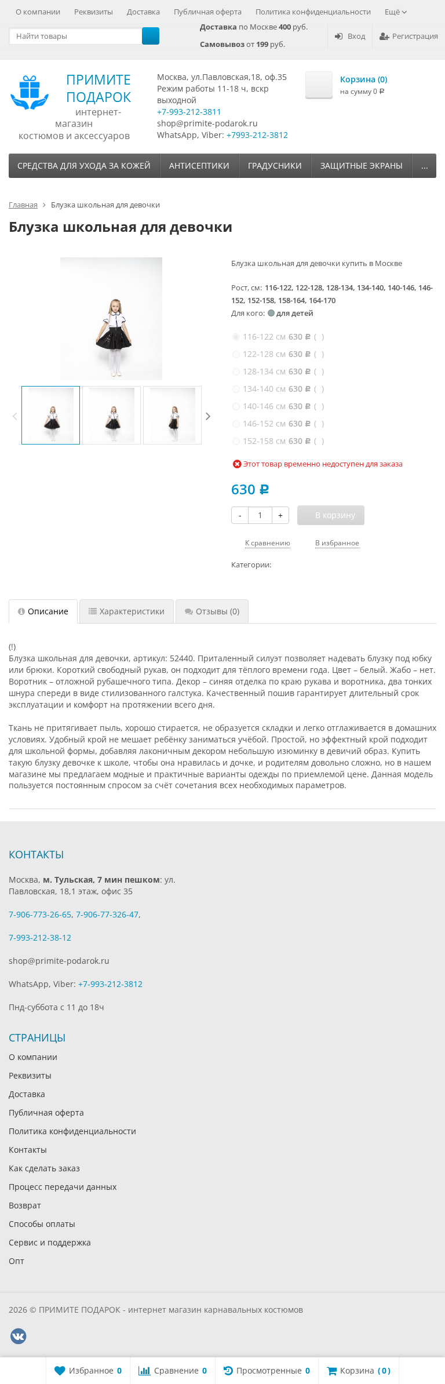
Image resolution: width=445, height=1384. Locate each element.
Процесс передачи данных (62, 1186)
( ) (283, 336)
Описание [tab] (48, 611)
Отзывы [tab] (217, 611)
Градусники (275, 165)
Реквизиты (93, 11)
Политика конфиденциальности (313, 11)
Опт (16, 1260)
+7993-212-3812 (257, 134)
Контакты (28, 1149)
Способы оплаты (42, 1223)
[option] (50, 415)
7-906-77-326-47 (107, 914)
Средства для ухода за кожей (84, 165)
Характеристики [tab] (132, 611)
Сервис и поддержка (50, 1242)
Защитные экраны (361, 165)
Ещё (393, 11)
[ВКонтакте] (18, 1336)
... (424, 165)
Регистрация (415, 36)
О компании (38, 11)
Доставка (143, 11)
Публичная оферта (208, 11)
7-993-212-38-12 (40, 937)
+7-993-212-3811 (189, 111)
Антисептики (199, 165)
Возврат (25, 1205)
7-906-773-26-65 (40, 914)
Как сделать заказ (44, 1168)
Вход (356, 36)
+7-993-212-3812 (110, 983)
